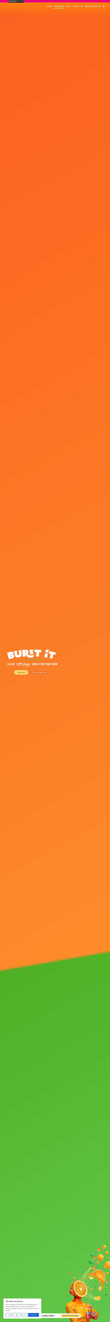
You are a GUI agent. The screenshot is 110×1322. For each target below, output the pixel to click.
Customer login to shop (40, 672)
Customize (11, 1315)
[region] (22, 1308)
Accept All (34, 1315)
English (13, 1)
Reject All (22, 1315)
